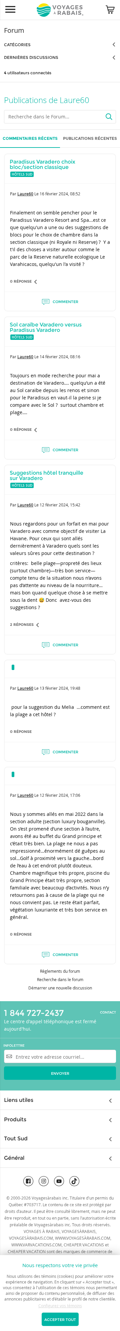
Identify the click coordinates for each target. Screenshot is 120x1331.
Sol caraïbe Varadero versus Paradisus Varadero (46, 327)
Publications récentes (90, 138)
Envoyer (60, 1073)
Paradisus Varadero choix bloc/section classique (42, 164)
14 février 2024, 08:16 (60, 356)
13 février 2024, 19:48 (60, 688)
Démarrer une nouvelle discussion (60, 987)
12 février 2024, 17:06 (60, 795)
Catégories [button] (17, 44)
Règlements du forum (60, 971)
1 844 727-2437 (34, 1013)
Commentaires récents (30, 138)
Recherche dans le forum (60, 979)
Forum (14, 30)
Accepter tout (60, 1319)
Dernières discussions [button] (31, 57)
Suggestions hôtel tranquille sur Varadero (46, 475)
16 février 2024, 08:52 (60, 193)
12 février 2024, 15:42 (60, 504)
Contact (108, 1013)
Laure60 (25, 194)
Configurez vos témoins (60, 1305)
